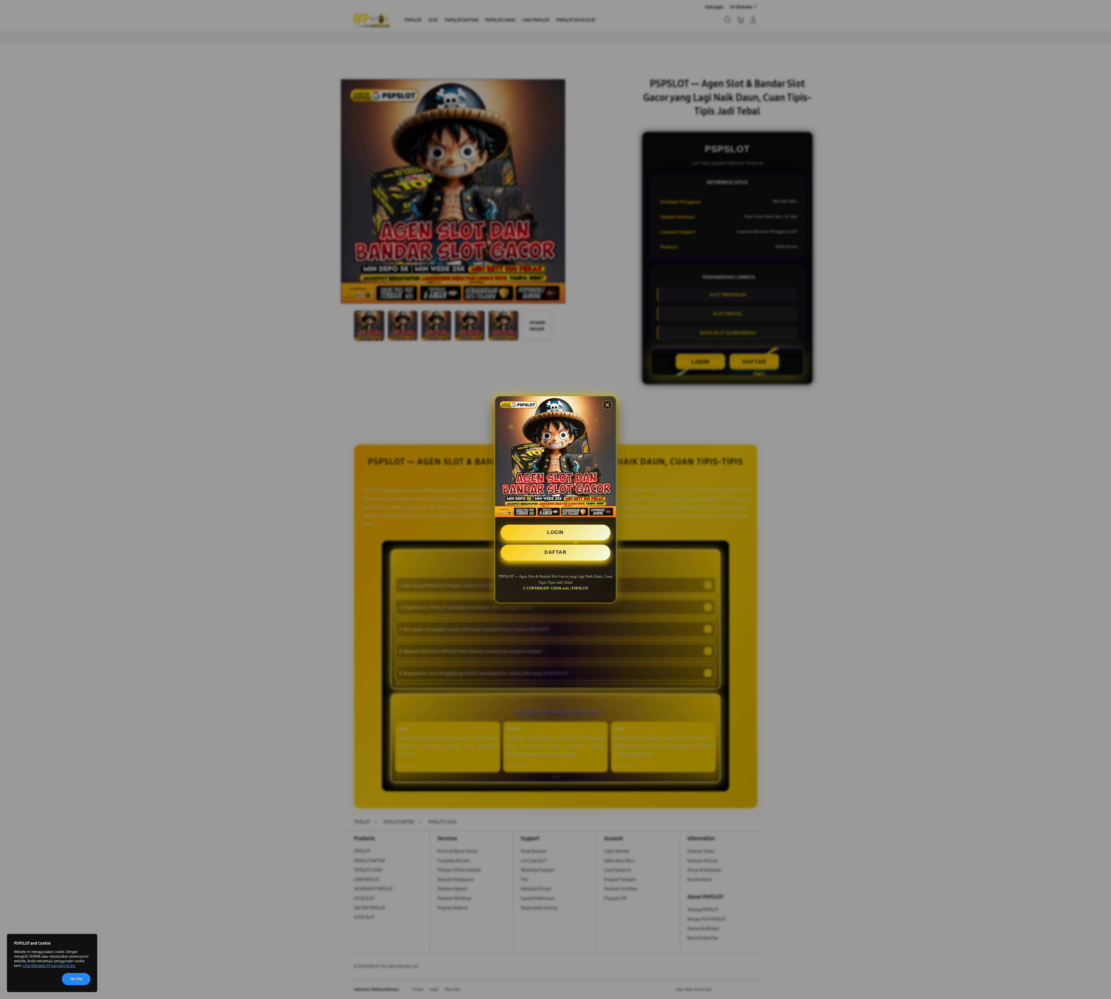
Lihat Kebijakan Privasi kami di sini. (49, 966)
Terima (76, 978)
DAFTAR (555, 552)
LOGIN (555, 532)
